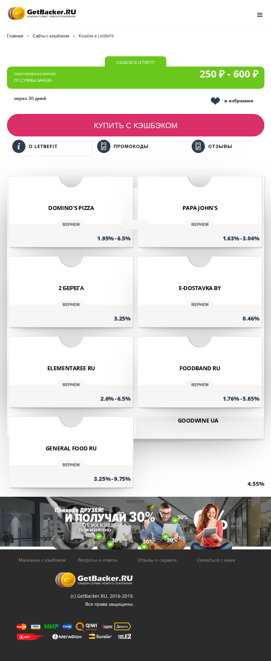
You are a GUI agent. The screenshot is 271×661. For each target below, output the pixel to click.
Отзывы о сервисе (157, 560)
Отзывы (220, 146)
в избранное (238, 100)
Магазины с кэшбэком (42, 560)
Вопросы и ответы (97, 560)
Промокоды (131, 146)
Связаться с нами (216, 560)
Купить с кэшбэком (135, 125)
